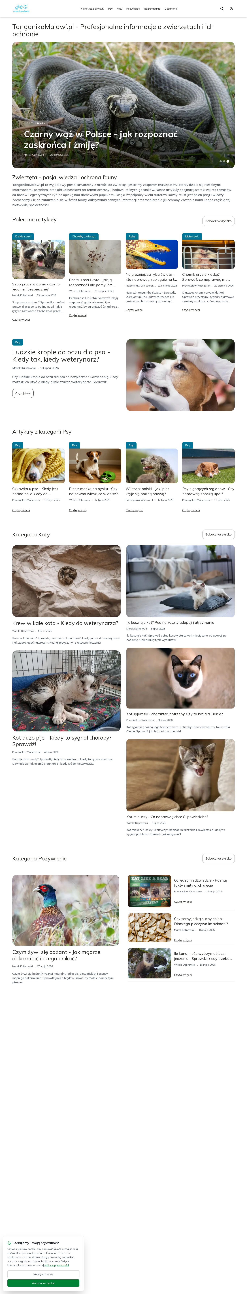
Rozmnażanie (152, 8)
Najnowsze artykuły (92, 8)
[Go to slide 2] (224, 161)
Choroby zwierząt (84, 236)
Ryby (132, 236)
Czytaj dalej (23, 393)
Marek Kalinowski (34, 154)
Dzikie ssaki (23, 236)
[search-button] (222, 9)
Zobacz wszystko (218, 221)
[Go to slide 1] (221, 161)
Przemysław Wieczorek (140, 285)
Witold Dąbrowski (79, 291)
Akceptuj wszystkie (43, 1283)
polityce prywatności (56, 1265)
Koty (119, 8)
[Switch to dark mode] (231, 8)
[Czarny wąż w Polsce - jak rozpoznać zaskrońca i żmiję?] (123, 105)
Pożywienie (133, 8)
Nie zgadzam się (43, 1274)
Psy (110, 8)
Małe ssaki (192, 236)
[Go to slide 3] (227, 161)
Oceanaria (171, 8)
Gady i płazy (36, 123)
